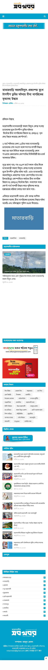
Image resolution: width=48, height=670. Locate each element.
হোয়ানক (24, 585)
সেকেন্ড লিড (18, 391)
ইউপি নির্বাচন (8, 406)
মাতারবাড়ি (9, 84)
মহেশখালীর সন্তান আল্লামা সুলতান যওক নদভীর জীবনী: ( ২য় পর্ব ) (29, 465)
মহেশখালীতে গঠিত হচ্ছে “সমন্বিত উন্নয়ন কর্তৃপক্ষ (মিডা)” (28, 524)
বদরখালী (7, 421)
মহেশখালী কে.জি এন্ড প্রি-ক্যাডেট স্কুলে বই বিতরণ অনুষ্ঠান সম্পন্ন (28, 475)
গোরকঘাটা (24, 600)
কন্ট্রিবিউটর (20, 414)
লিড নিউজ (7, 391)
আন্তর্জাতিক (13, 238)
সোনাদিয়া (18, 402)
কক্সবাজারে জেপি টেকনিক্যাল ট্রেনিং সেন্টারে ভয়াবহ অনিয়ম (28, 544)
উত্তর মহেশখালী (21, 406)
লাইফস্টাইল (22, 398)
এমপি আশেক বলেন (37, 410)
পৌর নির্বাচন (21, 418)
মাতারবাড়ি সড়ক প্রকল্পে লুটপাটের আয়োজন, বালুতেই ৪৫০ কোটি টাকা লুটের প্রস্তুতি (29, 455)
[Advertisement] (24, 55)
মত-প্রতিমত (8, 410)
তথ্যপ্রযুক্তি (32, 418)
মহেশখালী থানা (30, 402)
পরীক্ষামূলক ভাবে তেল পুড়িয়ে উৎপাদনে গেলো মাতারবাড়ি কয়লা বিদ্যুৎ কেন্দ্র (23, 277)
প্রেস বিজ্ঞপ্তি (8, 395)
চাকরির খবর (28, 421)
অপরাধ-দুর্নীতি (34, 398)
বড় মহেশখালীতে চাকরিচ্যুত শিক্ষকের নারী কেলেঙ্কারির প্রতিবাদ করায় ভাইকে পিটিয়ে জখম (29, 504)
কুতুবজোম (24, 593)
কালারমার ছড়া (24, 578)
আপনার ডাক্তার (9, 418)
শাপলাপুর (24, 604)
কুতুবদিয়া (30, 414)
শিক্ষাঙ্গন (18, 395)
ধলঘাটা (24, 612)
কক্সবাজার (29, 391)
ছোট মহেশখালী (24, 597)
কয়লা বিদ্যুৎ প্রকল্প (21, 410)
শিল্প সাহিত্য (8, 414)
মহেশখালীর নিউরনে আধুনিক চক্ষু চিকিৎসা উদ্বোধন (28, 533)
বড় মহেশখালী (24, 589)
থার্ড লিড (39, 391)
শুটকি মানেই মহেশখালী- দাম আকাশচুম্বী (25, 513)
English (17, 421)
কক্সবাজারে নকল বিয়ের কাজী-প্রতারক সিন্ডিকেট (27, 493)
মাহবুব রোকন (34, 406)
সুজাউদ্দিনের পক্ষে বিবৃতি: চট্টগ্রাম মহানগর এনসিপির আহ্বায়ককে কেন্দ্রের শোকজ (28, 485)
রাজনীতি (28, 395)
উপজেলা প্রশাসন (9, 398)
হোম (3, 84)
